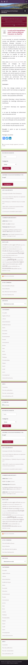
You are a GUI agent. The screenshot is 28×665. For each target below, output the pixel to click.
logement (16, 144)
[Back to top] (24, 661)
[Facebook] (6, 1)
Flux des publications (7, 390)
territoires (9, 266)
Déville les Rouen (9, 276)
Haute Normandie (10, 255)
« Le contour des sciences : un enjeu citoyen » (14, 24)
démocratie (19, 249)
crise (20, 246)
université (14, 266)
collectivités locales (10, 246)
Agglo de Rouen (6, 315)
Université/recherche (7, 378)
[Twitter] (4, 1)
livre (19, 257)
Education (4, 333)
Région (4, 363)
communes (16, 247)
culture (4, 249)
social (20, 35)
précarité (21, 144)
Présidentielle (8, 262)
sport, (3, 372)
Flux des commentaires (7, 393)
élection (20, 268)
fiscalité (4, 255)
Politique (4, 357)
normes (4, 354)
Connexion (5, 387)
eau (14, 251)
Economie (9, 35)
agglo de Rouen (16, 244)
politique (11, 259)
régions (16, 264)
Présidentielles (6, 360)
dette (8, 248)
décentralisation (13, 249)
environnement (12, 253)
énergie (11, 144)
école (19, 266)
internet (13, 257)
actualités (10, 244)
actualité (4, 244)
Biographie (12, 226)
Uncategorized (5, 375)
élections (4, 270)
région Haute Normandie (8, 264)
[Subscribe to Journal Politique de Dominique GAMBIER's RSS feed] (2, 1)
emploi (17, 251)
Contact (10, 221)
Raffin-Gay (5, 224)
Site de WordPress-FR (7, 396)
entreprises (4, 253)
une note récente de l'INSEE (16, 62)
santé (20, 264)
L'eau (3, 348)
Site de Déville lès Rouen (8, 285)
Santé (3, 366)
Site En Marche (6, 288)
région (21, 262)
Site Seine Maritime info (8, 294)
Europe (21, 253)
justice (16, 257)
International (5, 342)
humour (16, 255)
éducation (14, 268)
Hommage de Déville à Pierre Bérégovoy (12, 193)
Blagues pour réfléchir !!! (15, 231)
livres (3, 351)
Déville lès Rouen (7, 251)
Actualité (4, 312)
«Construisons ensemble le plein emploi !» (12, 211)
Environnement (15, 35)
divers (3, 327)
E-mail (4, 177)
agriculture (23, 244)
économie (6, 144)
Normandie (4, 260)
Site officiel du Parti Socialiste (9, 291)
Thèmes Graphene (14, 663)
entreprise (21, 251)
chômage (4, 247)
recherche (15, 262)
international (6, 257)
